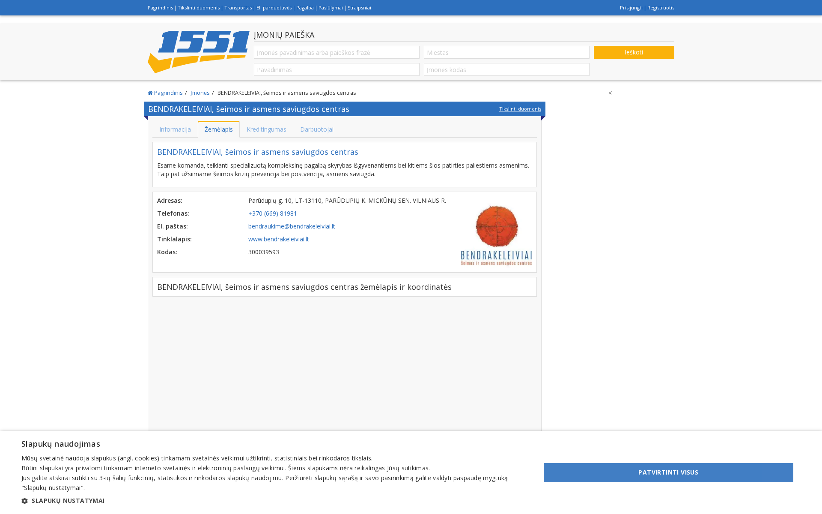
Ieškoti (634, 52)
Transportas (238, 7)
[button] (273, 501)
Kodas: (167, 252)
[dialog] (411, 472)
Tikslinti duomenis (199, 7)
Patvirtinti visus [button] (668, 472)
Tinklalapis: (174, 239)
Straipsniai (359, 7)
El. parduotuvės (274, 7)
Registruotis (660, 7)
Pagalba (305, 7)
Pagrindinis (160, 7)
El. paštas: (172, 226)
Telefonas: (173, 213)
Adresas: (169, 200)
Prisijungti (631, 7)
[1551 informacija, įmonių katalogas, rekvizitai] (199, 52)
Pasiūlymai (331, 7)
